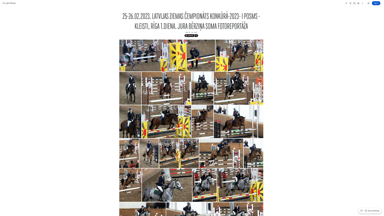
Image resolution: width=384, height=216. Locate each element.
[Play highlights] (346, 3)
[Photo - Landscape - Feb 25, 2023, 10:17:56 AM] (221, 153)
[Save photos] (358, 3)
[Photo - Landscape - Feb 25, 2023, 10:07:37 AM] (191, 55)
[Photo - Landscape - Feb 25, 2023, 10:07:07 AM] (143, 55)
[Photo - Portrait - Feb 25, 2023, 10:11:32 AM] (130, 88)
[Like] (362, 211)
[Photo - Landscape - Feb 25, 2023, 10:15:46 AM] (238, 121)
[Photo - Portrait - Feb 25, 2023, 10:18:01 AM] (253, 153)
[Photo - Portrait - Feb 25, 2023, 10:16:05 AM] (129, 153)
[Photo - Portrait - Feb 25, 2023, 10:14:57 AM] (130, 121)
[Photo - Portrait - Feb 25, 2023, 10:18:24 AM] (130, 185)
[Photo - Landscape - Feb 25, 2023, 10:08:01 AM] (239, 55)
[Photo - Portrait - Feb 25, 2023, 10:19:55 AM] (204, 185)
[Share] (350, 3)
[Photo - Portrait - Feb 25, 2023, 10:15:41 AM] (202, 121)
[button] (368, 3)
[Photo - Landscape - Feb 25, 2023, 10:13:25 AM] (238, 88)
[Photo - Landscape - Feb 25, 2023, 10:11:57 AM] (166, 88)
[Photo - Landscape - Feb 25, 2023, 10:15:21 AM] (166, 121)
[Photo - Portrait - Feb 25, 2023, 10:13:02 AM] (202, 88)
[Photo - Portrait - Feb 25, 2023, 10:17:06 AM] (149, 153)
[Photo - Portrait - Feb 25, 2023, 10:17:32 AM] (169, 153)
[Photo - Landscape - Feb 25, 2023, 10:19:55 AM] (240, 185)
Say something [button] (373, 211)
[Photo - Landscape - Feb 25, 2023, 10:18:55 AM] (167, 185)
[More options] (362, 3)
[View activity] (354, 3)
